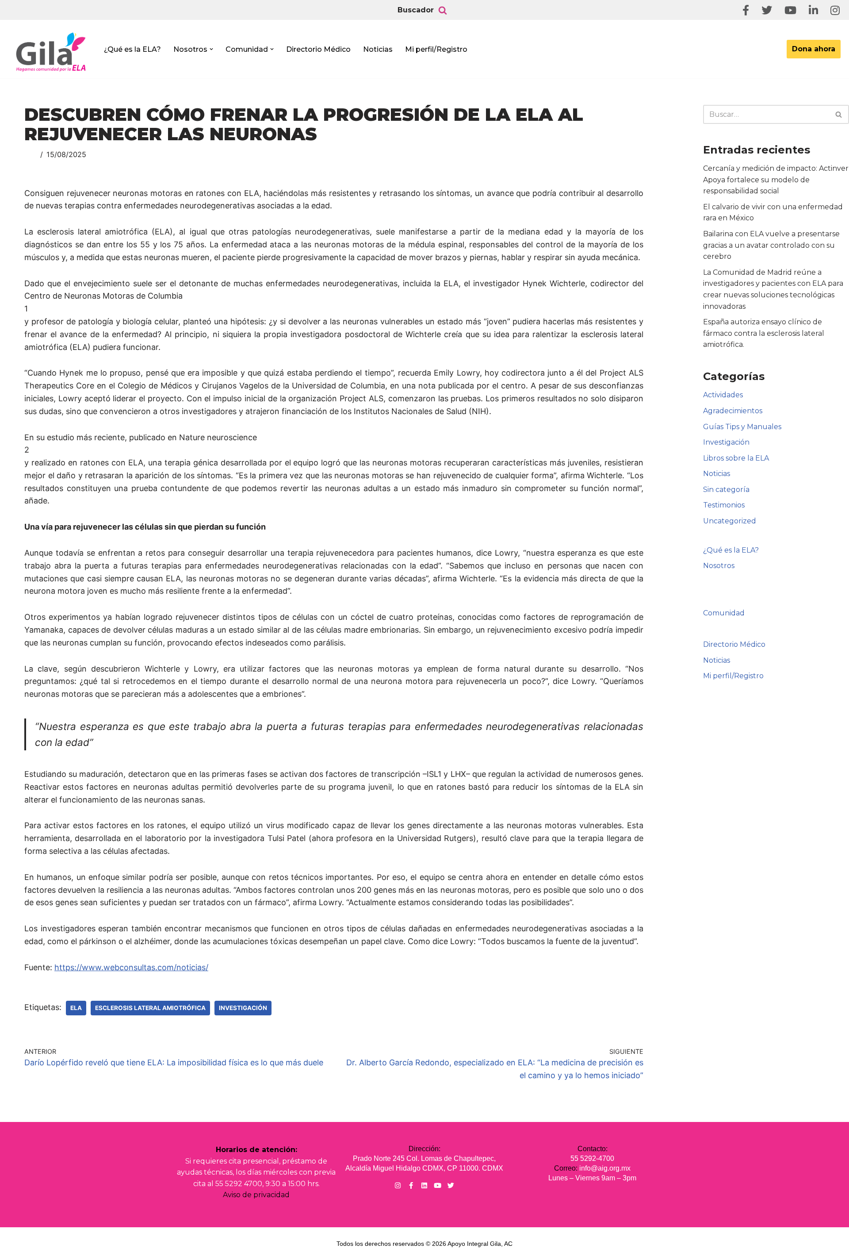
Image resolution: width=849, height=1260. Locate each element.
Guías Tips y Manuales (742, 427)
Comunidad (724, 613)
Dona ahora (813, 49)
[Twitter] (450, 1185)
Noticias (378, 49)
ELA (76, 1007)
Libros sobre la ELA (736, 458)
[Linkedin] (424, 1185)
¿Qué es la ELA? (132, 49)
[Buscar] (442, 10)
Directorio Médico (318, 49)
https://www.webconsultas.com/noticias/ (131, 967)
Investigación (243, 1007)
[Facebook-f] (411, 1185)
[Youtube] (437, 1185)
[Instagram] (397, 1185)
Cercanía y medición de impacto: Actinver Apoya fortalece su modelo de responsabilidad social (776, 179)
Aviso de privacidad (256, 1195)
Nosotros (718, 565)
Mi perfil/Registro (436, 49)
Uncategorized (729, 521)
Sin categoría (726, 489)
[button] (211, 49)
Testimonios (724, 505)
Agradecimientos (732, 411)
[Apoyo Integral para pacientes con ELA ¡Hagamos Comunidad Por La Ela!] (51, 52)
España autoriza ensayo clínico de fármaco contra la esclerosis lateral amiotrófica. (763, 333)
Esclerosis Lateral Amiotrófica (150, 1007)
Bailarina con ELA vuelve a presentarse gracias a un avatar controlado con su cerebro (771, 245)
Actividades (723, 395)
